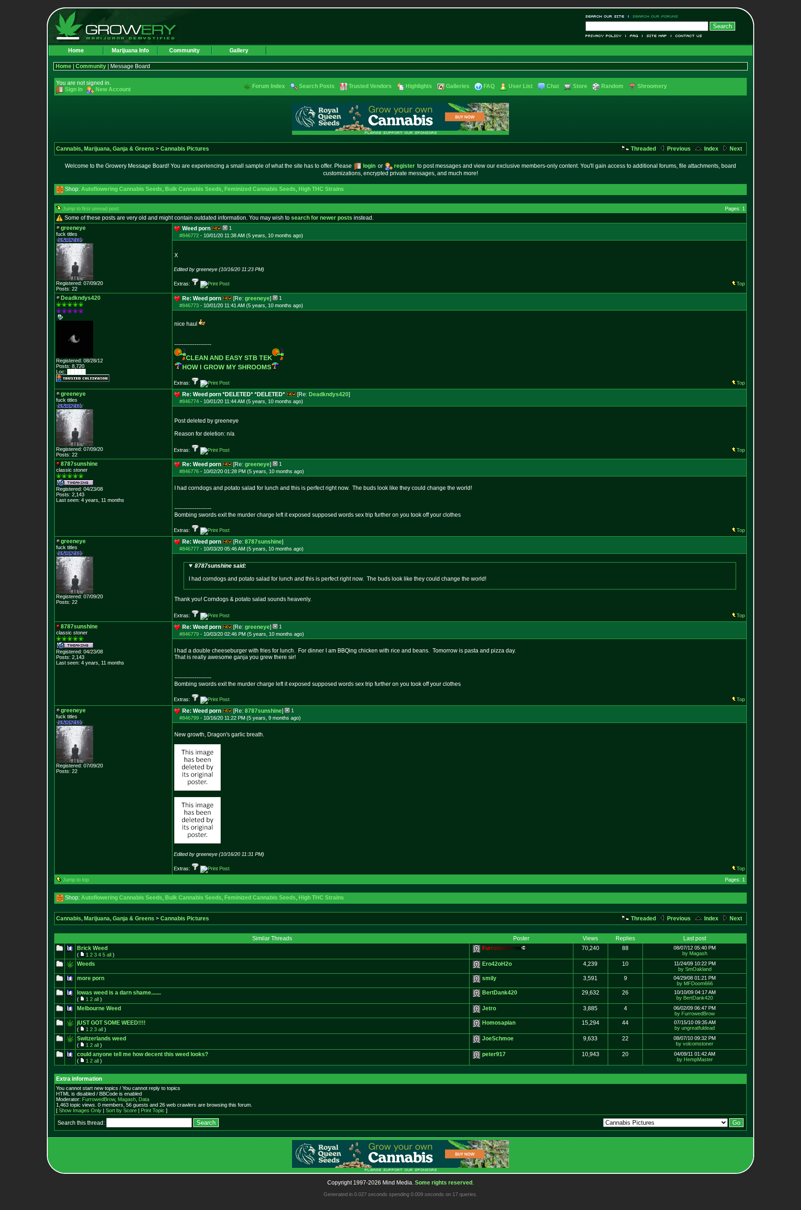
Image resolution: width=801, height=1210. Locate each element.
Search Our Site (607, 16)
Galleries (458, 86)
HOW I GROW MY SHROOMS (226, 367)
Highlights (419, 86)
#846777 (189, 548)
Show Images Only (80, 1110)
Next (735, 149)
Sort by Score (121, 1110)
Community (184, 50)
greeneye (257, 298)
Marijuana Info (130, 50)
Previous (678, 149)
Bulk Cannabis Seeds (193, 189)
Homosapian (498, 1023)
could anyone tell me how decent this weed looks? (142, 1054)
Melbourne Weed (99, 1008)
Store (580, 86)
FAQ (634, 36)
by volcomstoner (694, 1043)
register (404, 166)
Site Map (656, 36)
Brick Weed (92, 948)
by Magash (694, 953)
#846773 (189, 305)
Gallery (238, 50)
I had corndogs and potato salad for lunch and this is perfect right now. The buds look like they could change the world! (337, 572)
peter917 (494, 1054)
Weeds (86, 964)
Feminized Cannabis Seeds (260, 189)
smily (489, 978)
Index (710, 149)
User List (521, 86)
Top (741, 283)
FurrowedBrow (98, 1099)
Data (144, 1099)
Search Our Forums (653, 16)
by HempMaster (695, 1059)
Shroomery (652, 86)
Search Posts (317, 86)
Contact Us (686, 36)
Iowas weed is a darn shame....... (119, 992)
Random (612, 86)
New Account (113, 89)
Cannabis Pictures (184, 149)
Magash (127, 1099)
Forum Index (268, 86)
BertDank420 (499, 992)
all (109, 954)
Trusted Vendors (370, 86)
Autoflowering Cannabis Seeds (121, 189)
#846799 (189, 718)
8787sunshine (263, 541)
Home (76, 50)
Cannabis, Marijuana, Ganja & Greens (105, 149)
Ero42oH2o (497, 964)
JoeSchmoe (498, 1038)
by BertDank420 (694, 998)
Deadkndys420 (329, 394)
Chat (553, 86)
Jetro (489, 1008)
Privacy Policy (605, 36)
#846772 (189, 235)
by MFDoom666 (695, 983)
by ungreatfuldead (694, 1028)
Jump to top (76, 879)
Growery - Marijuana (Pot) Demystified (121, 25)
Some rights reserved (443, 1182)
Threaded (642, 149)
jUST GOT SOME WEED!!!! (111, 1023)
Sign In (74, 89)
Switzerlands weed (101, 1038)
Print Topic (153, 1110)
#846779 (189, 634)
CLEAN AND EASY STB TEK (229, 357)
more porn (90, 978)
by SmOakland (695, 969)
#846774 (189, 401)
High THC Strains (321, 189)
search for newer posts (321, 218)
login (369, 166)
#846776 (189, 471)
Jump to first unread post (91, 208)
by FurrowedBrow (694, 1013)
